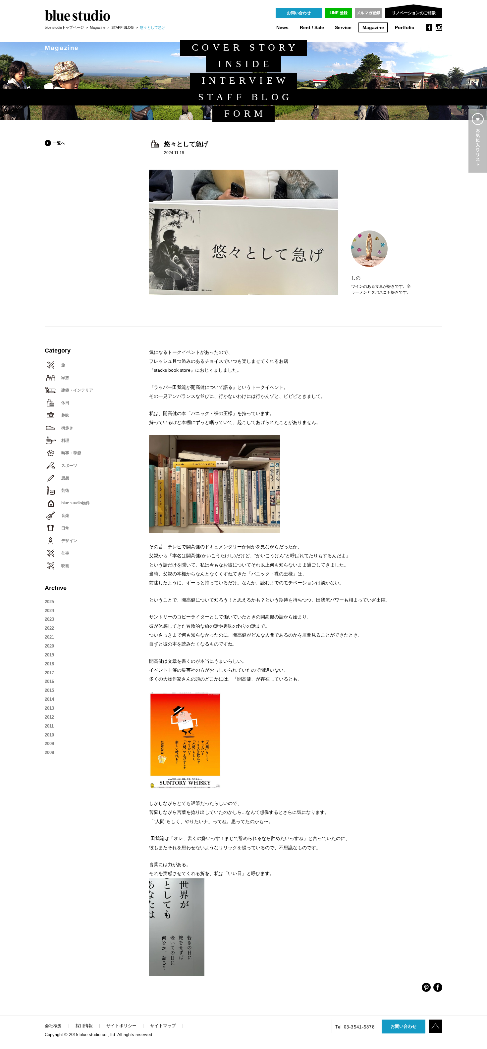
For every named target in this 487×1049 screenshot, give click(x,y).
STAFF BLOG (122, 27)
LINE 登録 (339, 13)
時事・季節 (71, 453)
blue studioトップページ (64, 27)
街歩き (67, 428)
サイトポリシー (121, 1025)
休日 (65, 402)
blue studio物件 (75, 503)
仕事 (65, 553)
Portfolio (404, 27)
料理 (65, 440)
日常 (65, 528)
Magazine (373, 27)
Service (343, 27)
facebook (429, 27)
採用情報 (84, 1025)
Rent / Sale (312, 27)
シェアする (426, 987)
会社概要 (53, 1025)
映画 (65, 566)
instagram (439, 27)
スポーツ (69, 465)
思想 (65, 478)
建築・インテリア (77, 390)
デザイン (69, 540)
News (282, 27)
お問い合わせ (299, 13)
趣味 (65, 415)
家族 (65, 377)
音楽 (65, 515)
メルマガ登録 (368, 13)
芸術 (65, 490)
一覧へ (59, 143)
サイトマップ (163, 1025)
